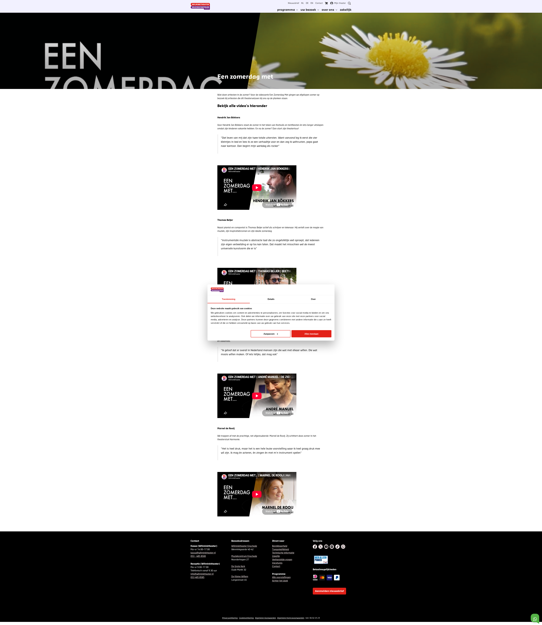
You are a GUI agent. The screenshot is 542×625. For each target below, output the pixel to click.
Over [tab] (313, 299)
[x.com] (320, 547)
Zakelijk (276, 556)
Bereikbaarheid (279, 546)
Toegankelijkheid (280, 549)
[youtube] (326, 547)
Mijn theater (340, 3)
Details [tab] (271, 299)
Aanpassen (269, 333)
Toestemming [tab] (228, 299)
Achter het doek (280, 581)
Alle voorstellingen (281, 577)
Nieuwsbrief (293, 3)
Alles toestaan (311, 333)
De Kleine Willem (239, 577)
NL (302, 3)
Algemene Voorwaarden (265, 618)
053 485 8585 (197, 577)
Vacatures (277, 563)
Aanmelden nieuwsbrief (329, 591)
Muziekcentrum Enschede (244, 556)
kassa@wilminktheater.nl (203, 553)
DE (307, 3)
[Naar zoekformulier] (349, 3)
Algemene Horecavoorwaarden (290, 618)
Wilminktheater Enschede (244, 546)
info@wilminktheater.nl (202, 574)
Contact (319, 3)
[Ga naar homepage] (200, 6)
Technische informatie (283, 553)
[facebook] (315, 547)
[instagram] (332, 547)
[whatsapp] (343, 547)
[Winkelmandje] (326, 3)
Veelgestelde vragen (282, 560)
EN (312, 3)
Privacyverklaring (230, 618)
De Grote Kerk (238, 566)
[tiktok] (337, 547)
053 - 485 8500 (198, 556)
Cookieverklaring (246, 618)
